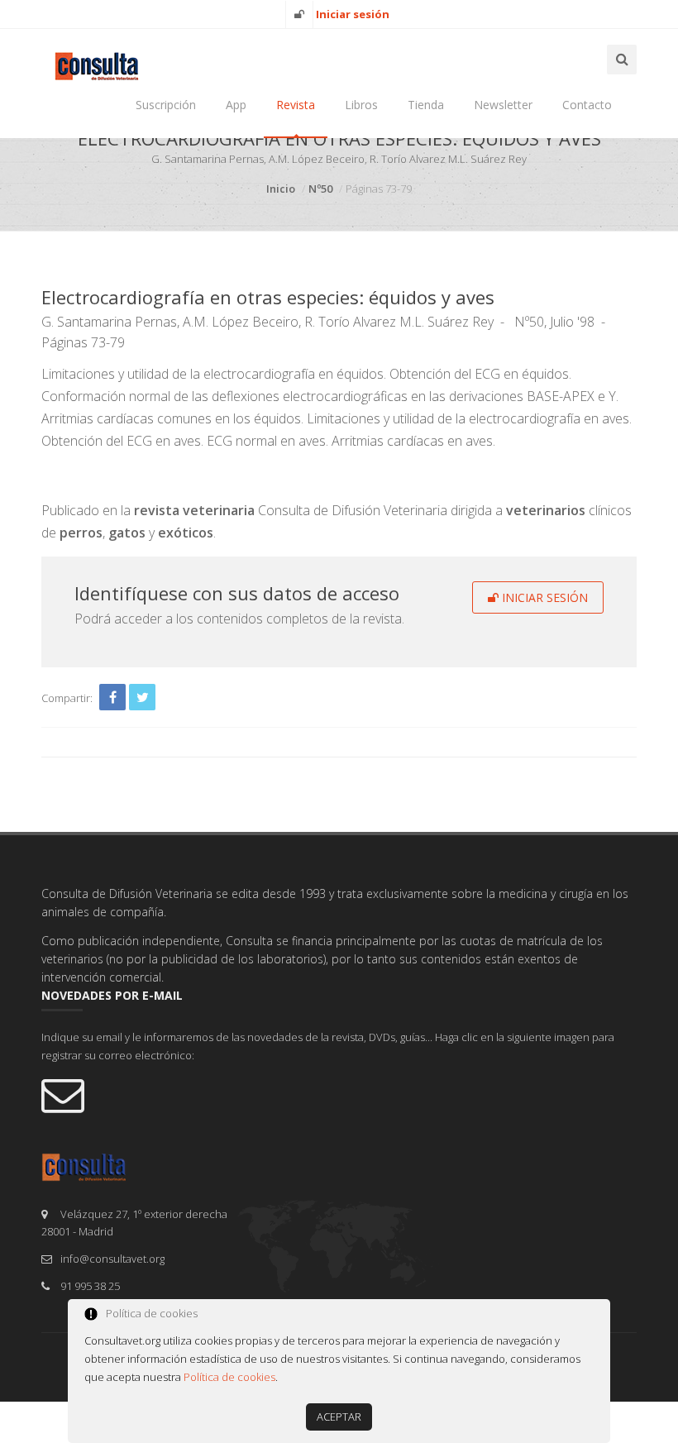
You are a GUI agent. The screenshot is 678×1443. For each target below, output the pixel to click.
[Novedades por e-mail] (339, 1094)
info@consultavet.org (112, 1258)
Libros (361, 104)
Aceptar (339, 1416)
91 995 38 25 (90, 1285)
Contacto (587, 104)
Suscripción (166, 104)
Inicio (280, 188)
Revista (295, 104)
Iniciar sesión (543, 597)
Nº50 (320, 188)
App (236, 104)
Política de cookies (229, 1376)
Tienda (426, 104)
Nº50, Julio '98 (554, 322)
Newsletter (503, 104)
